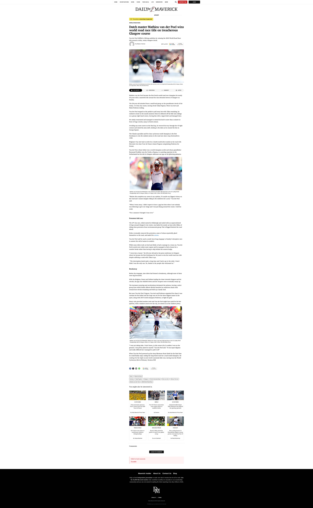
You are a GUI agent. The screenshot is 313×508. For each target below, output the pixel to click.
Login (194, 2)
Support (181, 2)
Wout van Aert (165, 379)
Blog (175, 473)
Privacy (153, 497)
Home (115, 2)
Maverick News (138, 376)
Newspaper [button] (159, 2)
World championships (155, 379)
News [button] (132, 2)
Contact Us (166, 473)
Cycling (131, 379)
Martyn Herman (141, 44)
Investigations (124, 2)
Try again (133, 461)
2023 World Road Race (147, 382)
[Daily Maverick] (156, 9)
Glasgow (146, 379)
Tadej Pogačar (138, 379)
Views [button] (138, 2)
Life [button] (152, 2)
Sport (131, 376)
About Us (156, 473)
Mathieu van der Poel (135, 382)
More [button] (166, 2)
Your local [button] (145, 2)
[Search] (176, 2)
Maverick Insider (144, 473)
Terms (160, 497)
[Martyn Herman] (131, 44)
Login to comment (156, 452)
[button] (172, 44)
